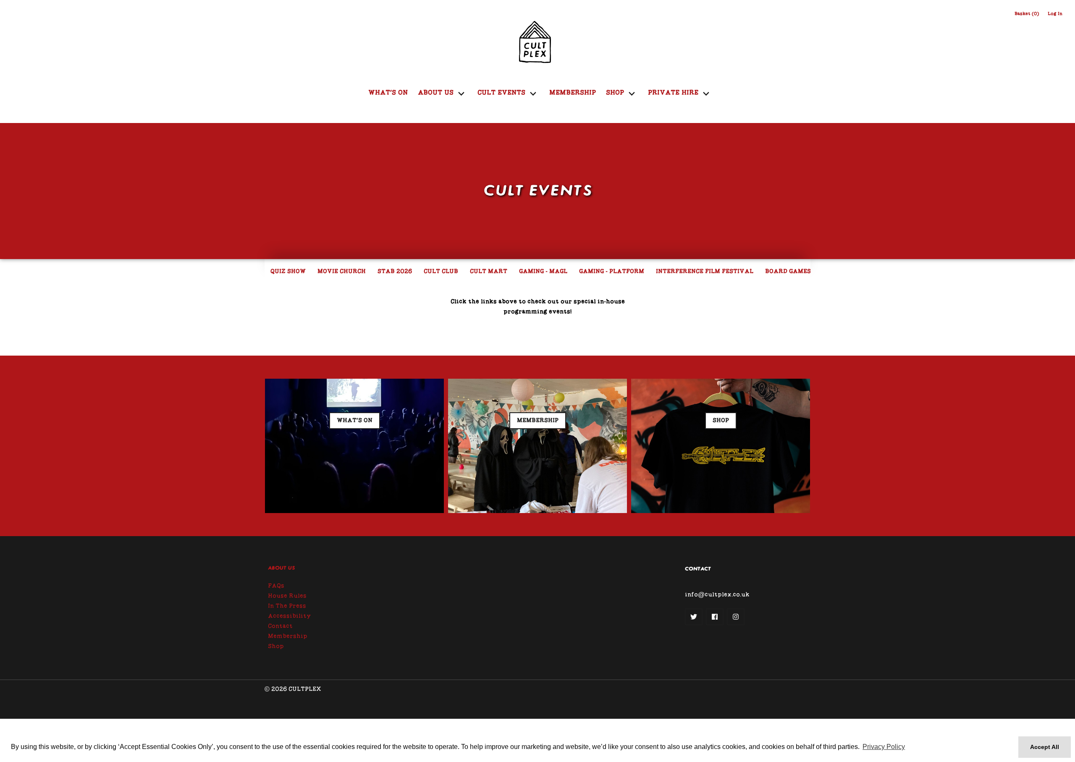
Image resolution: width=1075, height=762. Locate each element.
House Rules (287, 596)
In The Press (287, 606)
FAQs (276, 586)
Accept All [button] (1044, 747)
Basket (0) (1027, 14)
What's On (388, 93)
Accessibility (289, 616)
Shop (276, 646)
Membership (572, 93)
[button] (694, 616)
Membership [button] (537, 421)
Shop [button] (721, 421)
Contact (280, 626)
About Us (281, 568)
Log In (1055, 14)
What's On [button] (354, 421)
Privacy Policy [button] (884, 746)
